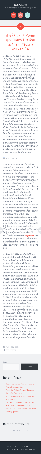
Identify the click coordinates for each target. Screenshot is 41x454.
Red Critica (20, 4)
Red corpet (11, 350)
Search (5, 362)
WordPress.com (28, 449)
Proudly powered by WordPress (19, 446)
